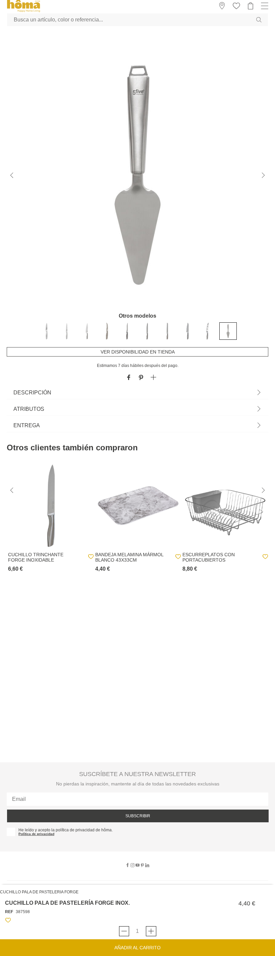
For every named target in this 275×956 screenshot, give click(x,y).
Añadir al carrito (137, 947)
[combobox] (137, 19)
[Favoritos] (8, 921)
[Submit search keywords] (259, 19)
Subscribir (137, 816)
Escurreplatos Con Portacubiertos (208, 557)
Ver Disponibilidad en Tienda (138, 352)
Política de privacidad (36, 834)
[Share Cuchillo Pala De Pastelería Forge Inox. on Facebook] (128, 378)
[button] (153, 378)
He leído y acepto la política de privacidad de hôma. (65, 830)
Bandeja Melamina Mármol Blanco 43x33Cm (129, 557)
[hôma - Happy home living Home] (23, 11)
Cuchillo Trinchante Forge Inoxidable (35, 557)
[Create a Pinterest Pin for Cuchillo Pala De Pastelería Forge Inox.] (141, 378)
